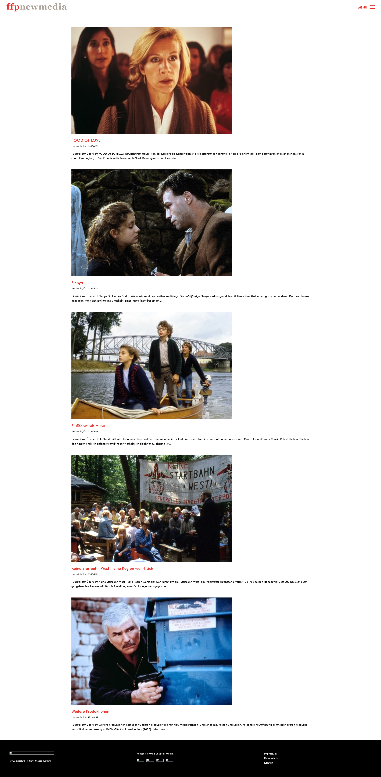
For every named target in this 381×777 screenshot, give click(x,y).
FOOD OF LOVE (86, 140)
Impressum (270, 753)
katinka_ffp (80, 145)
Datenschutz (271, 758)
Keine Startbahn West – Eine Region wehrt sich (112, 568)
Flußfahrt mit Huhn (88, 425)
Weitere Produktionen (90, 711)
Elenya (77, 282)
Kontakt (268, 762)
